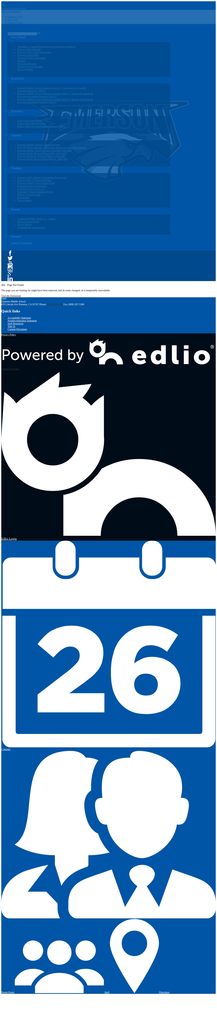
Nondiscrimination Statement (22, 320)
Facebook (10, 253)
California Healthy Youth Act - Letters (36, 219)
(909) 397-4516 (55, 304)
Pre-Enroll (13, 19)
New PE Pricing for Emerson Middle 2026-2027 (41, 156)
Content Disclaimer (17, 329)
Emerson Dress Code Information (34, 52)
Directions (164, 992)
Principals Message (26, 63)
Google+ (10, 273)
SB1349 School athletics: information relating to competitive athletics (51, 147)
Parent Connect (15, 22)
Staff (106, 992)
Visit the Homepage (11, 295)
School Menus (24, 200)
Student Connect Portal (28, 194)
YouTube (10, 263)
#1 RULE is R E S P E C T (31, 189)
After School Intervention (30, 120)
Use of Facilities (25, 69)
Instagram (10, 268)
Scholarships (23, 197)
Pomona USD (15, 16)
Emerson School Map (28, 55)
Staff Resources (15, 323)
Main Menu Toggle (11, 28)
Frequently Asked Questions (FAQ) (35, 192)
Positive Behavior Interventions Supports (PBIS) (41, 126)
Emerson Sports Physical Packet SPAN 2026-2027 (42, 159)
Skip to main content (11, 2)
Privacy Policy (8, 334)
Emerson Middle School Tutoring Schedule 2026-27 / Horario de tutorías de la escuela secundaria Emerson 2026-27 (55, 95)
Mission (21, 61)
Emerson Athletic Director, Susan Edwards (38, 144)
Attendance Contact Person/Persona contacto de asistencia (46, 46)
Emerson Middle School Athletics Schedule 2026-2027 (44, 150)
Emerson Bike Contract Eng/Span (34, 180)
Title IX (11, 326)
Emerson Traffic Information (31, 58)
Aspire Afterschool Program (31, 123)
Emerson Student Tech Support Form (35, 183)
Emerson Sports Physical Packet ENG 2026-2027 (42, 153)
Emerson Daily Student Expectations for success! (41, 177)
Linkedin (10, 278)
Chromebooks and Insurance (31, 227)
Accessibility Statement (19, 318)
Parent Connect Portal (28, 221)
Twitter (10, 258)
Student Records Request (29, 66)
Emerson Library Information (32, 186)
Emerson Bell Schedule (29, 49)
